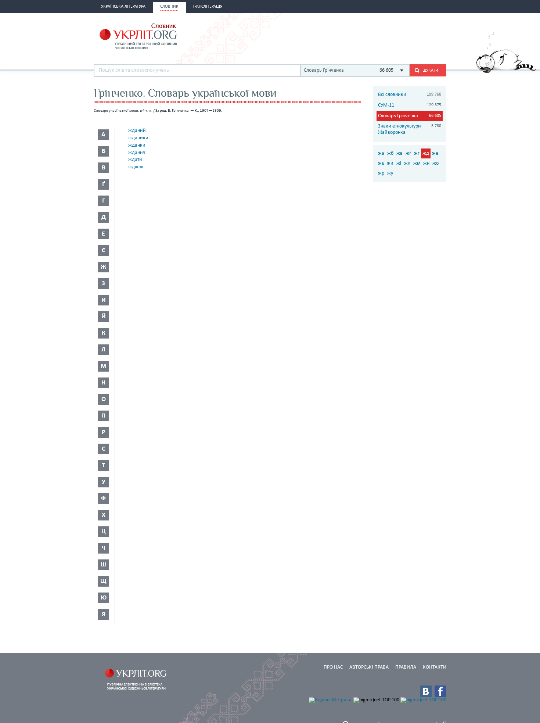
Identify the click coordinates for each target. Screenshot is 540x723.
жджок (136, 167)
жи (390, 163)
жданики (138, 138)
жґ (408, 153)
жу (390, 173)
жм (416, 163)
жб (390, 153)
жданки (136, 145)
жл (407, 163)
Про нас (333, 667)
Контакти (434, 667)
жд (425, 153)
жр (381, 173)
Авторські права (369, 667)
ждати (135, 159)
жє (381, 163)
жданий (137, 130)
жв (399, 153)
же (435, 153)
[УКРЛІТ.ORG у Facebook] (440, 691)
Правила (405, 667)
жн (426, 163)
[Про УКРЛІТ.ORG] (506, 72)
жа (381, 153)
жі (398, 163)
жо (435, 163)
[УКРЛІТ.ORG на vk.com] (426, 691)
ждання (136, 152)
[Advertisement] (360, 36)
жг (417, 153)
